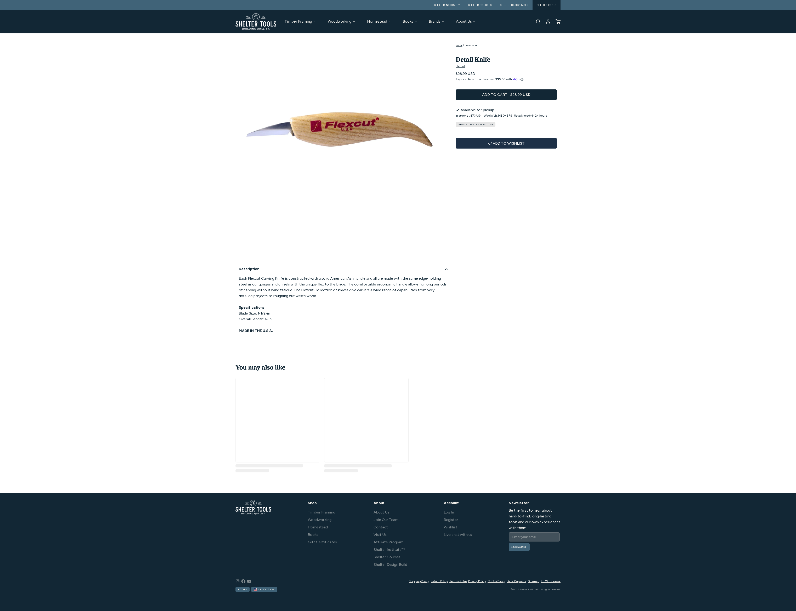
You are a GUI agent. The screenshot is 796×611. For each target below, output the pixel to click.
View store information (475, 124)
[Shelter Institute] (255, 21)
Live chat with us (458, 534)
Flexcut (460, 66)
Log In (449, 512)
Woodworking (339, 21)
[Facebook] (243, 581)
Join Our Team (386, 519)
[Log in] (546, 21)
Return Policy (439, 581)
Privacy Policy (477, 581)
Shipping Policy (419, 581)
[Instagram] (237, 581)
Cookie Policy (496, 581)
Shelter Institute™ (389, 549)
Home (459, 45)
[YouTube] (249, 581)
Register (451, 519)
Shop (312, 503)
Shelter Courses (387, 557)
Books (408, 21)
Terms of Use (458, 581)
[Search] (536, 21)
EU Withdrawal (551, 581)
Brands (434, 21)
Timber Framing (298, 21)
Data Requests (516, 581)
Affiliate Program (388, 542)
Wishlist (450, 527)
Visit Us (380, 534)
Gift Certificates (322, 542)
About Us (464, 21)
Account (451, 503)
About (379, 503)
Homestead (377, 21)
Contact (381, 527)
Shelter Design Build (390, 564)
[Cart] (556, 21)
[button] (506, 94)
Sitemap (533, 581)
